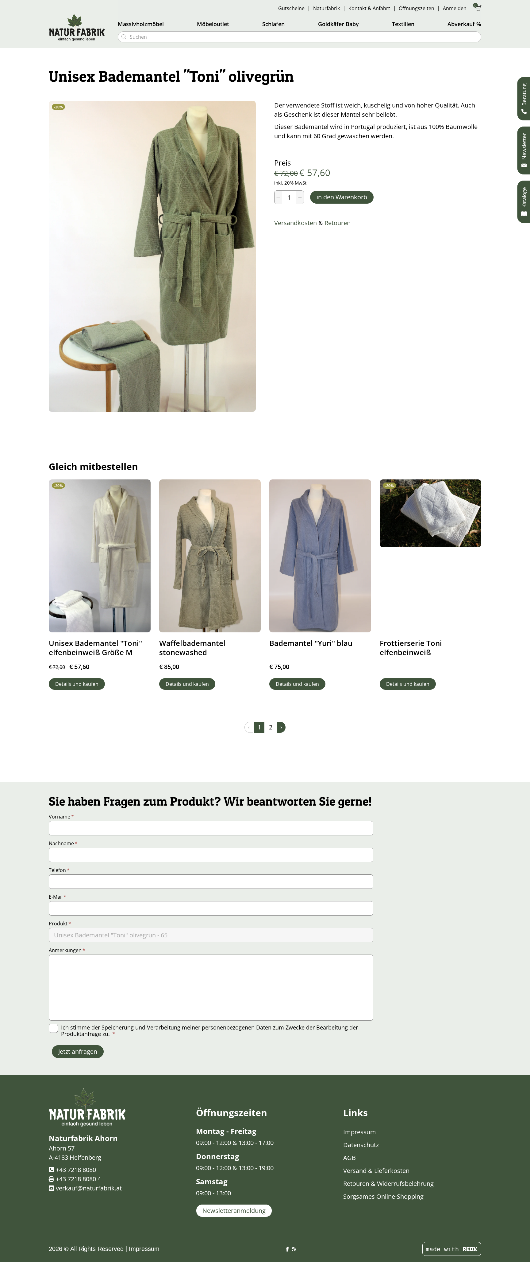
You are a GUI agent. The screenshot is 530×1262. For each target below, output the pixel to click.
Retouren (338, 223)
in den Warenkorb (342, 197)
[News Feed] (294, 1249)
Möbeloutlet (213, 24)
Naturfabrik (326, 8)
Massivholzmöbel (141, 24)
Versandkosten (295, 223)
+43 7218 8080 (76, 1170)
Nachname (63, 843)
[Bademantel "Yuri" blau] (320, 555)
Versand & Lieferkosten (376, 1170)
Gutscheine (291, 8)
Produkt (60, 923)
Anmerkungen (67, 950)
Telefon (59, 870)
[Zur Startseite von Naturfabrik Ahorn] (79, 27)
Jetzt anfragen (77, 1051)
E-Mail (57, 896)
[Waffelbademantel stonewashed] (210, 555)
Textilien (403, 24)
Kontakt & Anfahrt (369, 8)
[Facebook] (287, 1249)
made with (444, 1249)
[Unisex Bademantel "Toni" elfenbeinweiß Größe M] (100, 555)
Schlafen (273, 24)
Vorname (61, 816)
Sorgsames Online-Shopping (383, 1196)
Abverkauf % (464, 24)
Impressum (359, 1132)
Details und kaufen (76, 684)
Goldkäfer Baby (338, 24)
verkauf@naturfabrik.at (89, 1188)
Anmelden (455, 8)
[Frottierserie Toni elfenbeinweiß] (431, 513)
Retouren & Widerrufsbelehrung (388, 1183)
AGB (349, 1158)
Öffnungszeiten (416, 8)
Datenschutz (361, 1145)
